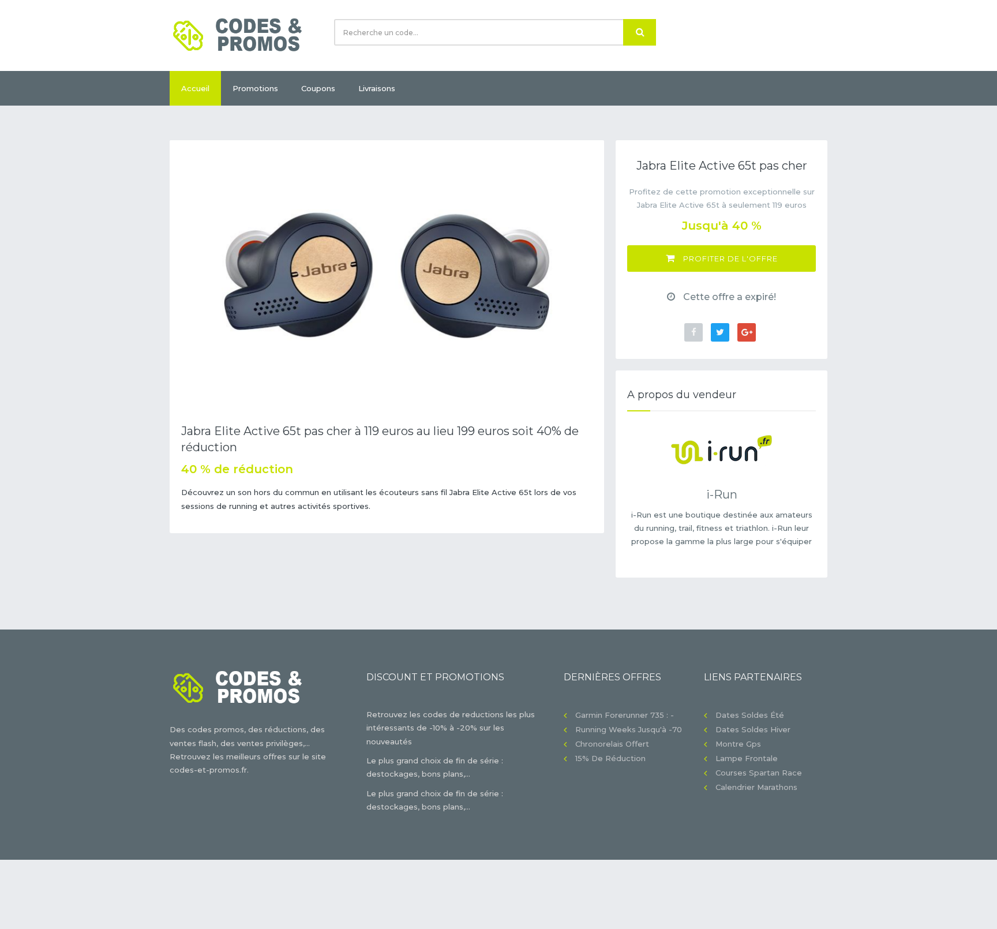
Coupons (318, 88)
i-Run (721, 494)
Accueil (195, 88)
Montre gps (738, 743)
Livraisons (376, 88)
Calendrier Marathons (756, 787)
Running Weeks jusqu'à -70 (628, 729)
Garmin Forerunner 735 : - (624, 715)
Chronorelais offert (612, 743)
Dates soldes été (749, 715)
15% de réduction (610, 758)
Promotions (255, 88)
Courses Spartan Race (758, 772)
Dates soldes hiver (752, 729)
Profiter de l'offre (729, 258)
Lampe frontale (746, 758)
